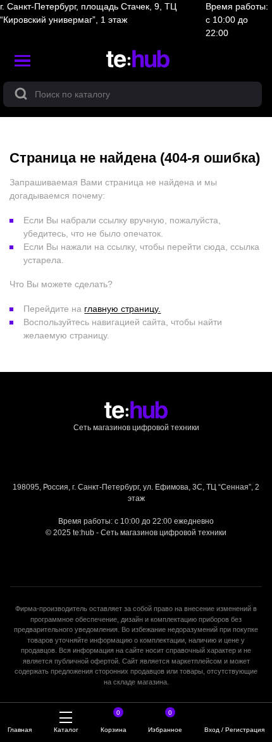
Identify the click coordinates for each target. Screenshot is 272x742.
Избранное (165, 722)
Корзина (114, 722)
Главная (20, 729)
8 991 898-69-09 (136, 509)
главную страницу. (122, 309)
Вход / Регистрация (234, 729)
